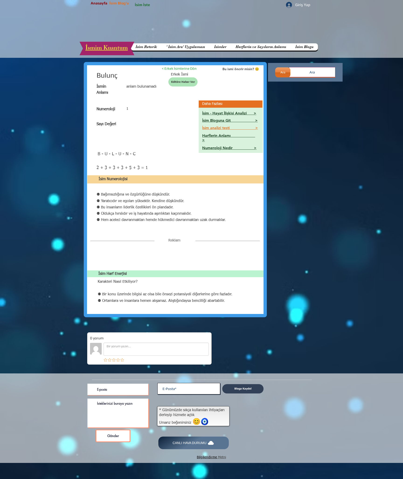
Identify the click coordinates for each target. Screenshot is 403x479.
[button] (261, 47)
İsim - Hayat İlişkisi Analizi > (229, 113)
